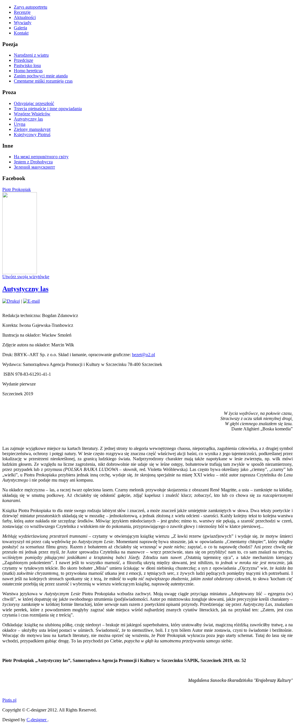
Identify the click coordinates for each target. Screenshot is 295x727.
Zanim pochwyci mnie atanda (41, 75)
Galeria (20, 27)
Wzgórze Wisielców (32, 113)
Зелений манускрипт (34, 167)
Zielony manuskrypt (32, 129)
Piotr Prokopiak (16, 189)
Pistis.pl (9, 700)
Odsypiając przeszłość (34, 103)
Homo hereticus (28, 70)
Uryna (19, 124)
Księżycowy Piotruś (32, 134)
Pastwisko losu (27, 65)
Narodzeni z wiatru (31, 55)
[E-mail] (31, 301)
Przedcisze (23, 60)
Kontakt (21, 32)
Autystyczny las (28, 119)
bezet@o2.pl (143, 354)
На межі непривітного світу (41, 156)
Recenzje (22, 12)
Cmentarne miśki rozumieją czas (43, 81)
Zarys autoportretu (30, 7)
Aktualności (25, 17)
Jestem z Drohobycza (33, 161)
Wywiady (22, 22)
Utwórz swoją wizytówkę (25, 276)
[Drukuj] (11, 301)
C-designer (37, 719)
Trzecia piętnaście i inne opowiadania (48, 108)
